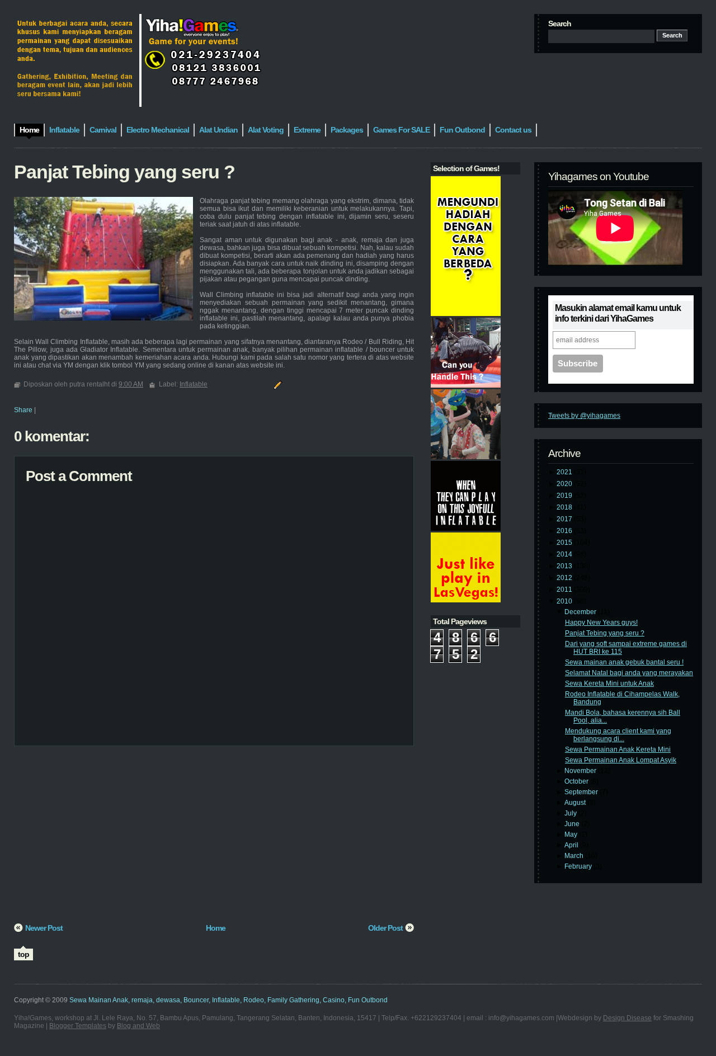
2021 (565, 472)
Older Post (385, 927)
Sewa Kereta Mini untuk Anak (609, 683)
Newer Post (44, 927)
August (575, 803)
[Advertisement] (214, 838)
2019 (565, 495)
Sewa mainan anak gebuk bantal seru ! (624, 662)
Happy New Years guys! (601, 622)
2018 (565, 507)
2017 (565, 519)
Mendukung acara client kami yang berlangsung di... (618, 735)
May (571, 834)
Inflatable (194, 384)
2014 (565, 554)
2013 (565, 566)
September (582, 792)
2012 (565, 578)
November (581, 771)
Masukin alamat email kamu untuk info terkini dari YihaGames (618, 313)
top (23, 954)
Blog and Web (138, 1026)
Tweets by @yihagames (584, 415)
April (572, 845)
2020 (565, 484)
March (574, 856)
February (578, 866)
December (581, 612)
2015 (565, 542)
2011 (565, 589)
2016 (565, 531)
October (577, 781)
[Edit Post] (276, 384)
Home (215, 927)
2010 (565, 601)
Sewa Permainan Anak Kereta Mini (618, 749)
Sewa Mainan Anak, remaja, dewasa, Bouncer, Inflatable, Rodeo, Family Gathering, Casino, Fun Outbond (228, 1000)
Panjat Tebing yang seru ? (604, 633)
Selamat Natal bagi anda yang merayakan (629, 673)
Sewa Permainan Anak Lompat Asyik (620, 760)
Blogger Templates (77, 1026)
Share (23, 410)
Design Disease (627, 1018)
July (571, 813)
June (572, 824)
